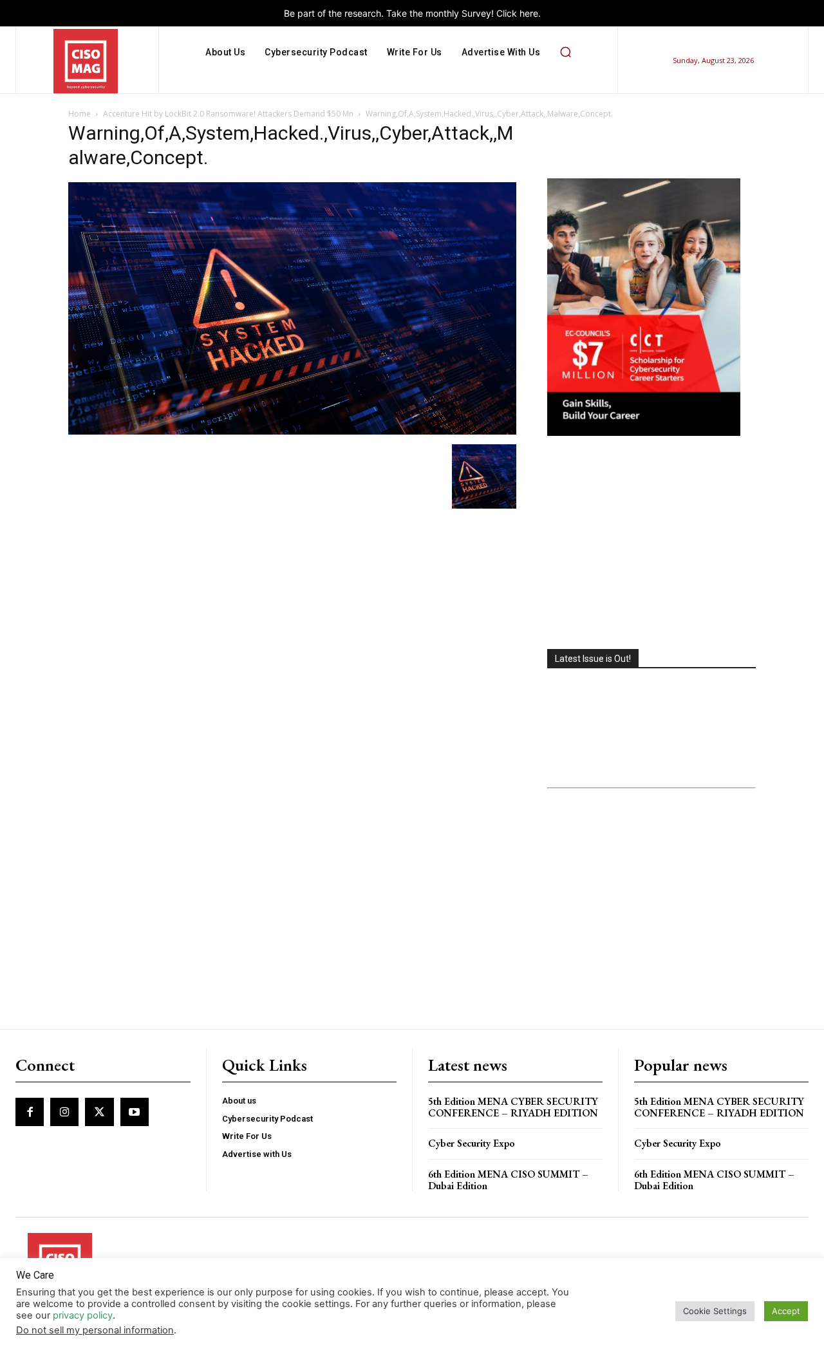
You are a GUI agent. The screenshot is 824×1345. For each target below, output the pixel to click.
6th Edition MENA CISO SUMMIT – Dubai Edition (508, 1179)
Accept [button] (786, 1311)
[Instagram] (64, 1112)
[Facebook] (29, 1112)
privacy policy (83, 1315)
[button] (565, 52)
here (529, 13)
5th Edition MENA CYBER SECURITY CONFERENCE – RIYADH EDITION (513, 1107)
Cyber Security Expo (471, 1143)
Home (79, 113)
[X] (99, 1112)
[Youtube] (134, 1112)
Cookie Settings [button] (715, 1311)
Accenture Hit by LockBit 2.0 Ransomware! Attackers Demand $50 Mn (228, 113)
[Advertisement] (651, 544)
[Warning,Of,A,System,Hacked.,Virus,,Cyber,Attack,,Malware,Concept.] (292, 431)
